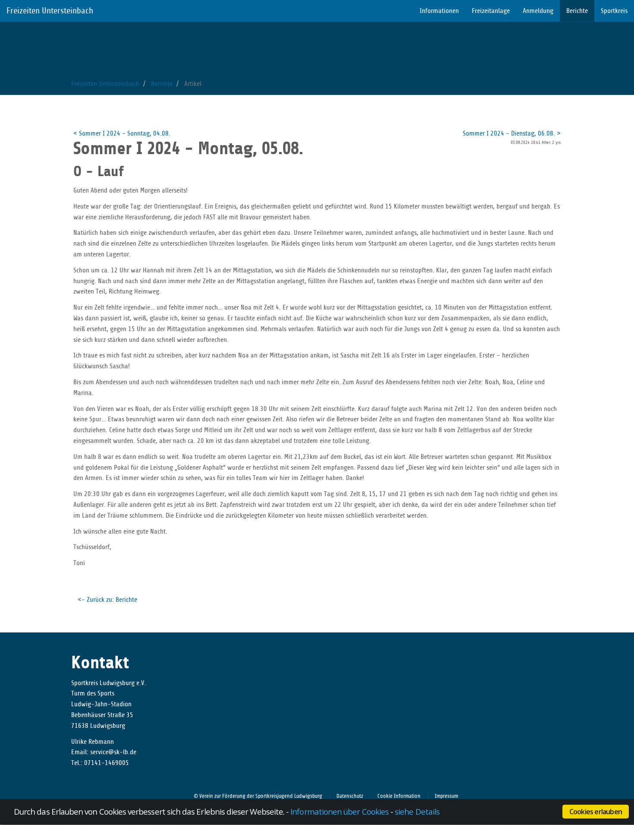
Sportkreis (614, 11)
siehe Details (417, 811)
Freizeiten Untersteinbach (49, 11)
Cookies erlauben (595, 811)
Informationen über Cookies (339, 811)
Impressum (446, 796)
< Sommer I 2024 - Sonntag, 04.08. (121, 133)
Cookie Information (399, 796)
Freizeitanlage (491, 11)
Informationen (439, 11)
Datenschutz (349, 796)
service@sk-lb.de (113, 752)
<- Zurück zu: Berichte (107, 600)
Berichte (577, 11)
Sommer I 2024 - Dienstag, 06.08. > (512, 133)
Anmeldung (538, 11)
